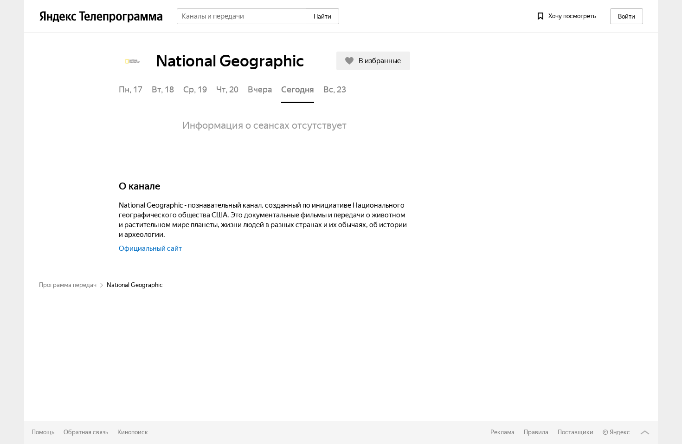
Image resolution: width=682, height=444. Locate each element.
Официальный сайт (150, 248)
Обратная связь (86, 432)
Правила (536, 432)
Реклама (502, 432)
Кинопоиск (132, 432)
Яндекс (620, 432)
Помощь (43, 432)
